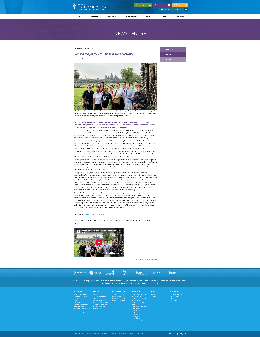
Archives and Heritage (79, 306)
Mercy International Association (81, 312)
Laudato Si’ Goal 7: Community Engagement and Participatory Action (139, 321)
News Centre (167, 49)
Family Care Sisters (78, 314)
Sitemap (88, 333)
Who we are (95, 17)
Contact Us (180, 17)
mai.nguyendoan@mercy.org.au (94, 214)
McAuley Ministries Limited (99, 300)
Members (131, 333)
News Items (167, 54)
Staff (137, 333)
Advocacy (95, 294)
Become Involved (131, 17)
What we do (112, 17)
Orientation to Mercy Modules (81, 304)
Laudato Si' (149, 17)
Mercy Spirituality (78, 302)
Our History (76, 300)
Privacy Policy (122, 333)
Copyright (104, 333)
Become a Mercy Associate (118, 296)
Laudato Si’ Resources (137, 325)
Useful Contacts (174, 300)
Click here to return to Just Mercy (144, 259)
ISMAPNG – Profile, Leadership (81, 294)
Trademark (112, 333)
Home (79, 17)
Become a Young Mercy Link (118, 298)
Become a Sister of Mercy (118, 294)
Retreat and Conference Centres (100, 302)
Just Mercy (166, 59)
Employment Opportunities (118, 300)
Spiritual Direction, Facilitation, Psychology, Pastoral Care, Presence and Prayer (100, 306)
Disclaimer (96, 333)
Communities (173, 298)
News (165, 17)
